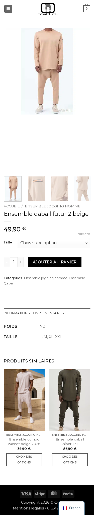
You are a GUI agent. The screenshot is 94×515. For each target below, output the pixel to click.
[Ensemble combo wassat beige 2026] (24, 400)
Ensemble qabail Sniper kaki (70, 441)
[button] (8, 9)
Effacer (83, 234)
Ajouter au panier (55, 262)
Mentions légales (28, 508)
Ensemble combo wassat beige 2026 (24, 441)
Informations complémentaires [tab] (34, 313)
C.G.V (51, 508)
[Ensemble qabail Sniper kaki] (69, 400)
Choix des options (24, 459)
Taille (8, 242)
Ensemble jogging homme (52, 206)
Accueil (12, 206)
